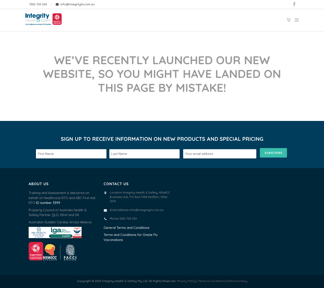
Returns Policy (237, 281)
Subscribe (273, 152)
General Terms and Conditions (126, 228)
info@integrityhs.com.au (77, 4)
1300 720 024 (38, 4)
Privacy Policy (186, 281)
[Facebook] (294, 4)
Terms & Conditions (212, 281)
